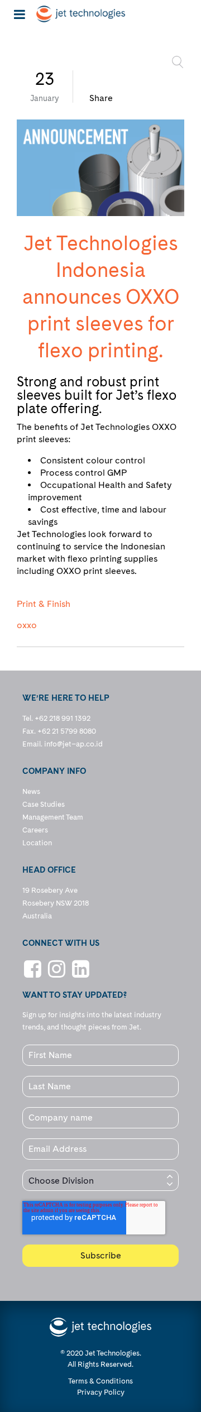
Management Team (52, 817)
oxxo (27, 625)
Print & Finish (43, 604)
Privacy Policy (101, 1392)
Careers (35, 830)
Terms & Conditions (100, 1381)
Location (37, 843)
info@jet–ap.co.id (73, 744)
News (31, 791)
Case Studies (43, 804)
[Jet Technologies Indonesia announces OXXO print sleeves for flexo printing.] (100, 167)
